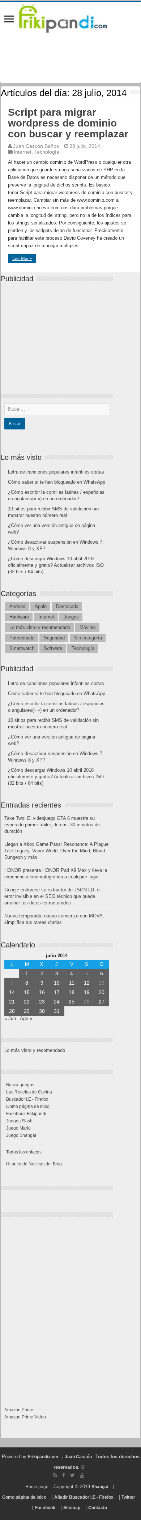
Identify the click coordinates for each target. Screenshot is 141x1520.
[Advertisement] (58, 332)
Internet (22, 152)
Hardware (19, 617)
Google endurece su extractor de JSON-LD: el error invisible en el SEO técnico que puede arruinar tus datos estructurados (52, 896)
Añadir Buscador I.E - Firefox (84, 1497)
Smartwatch (21, 648)
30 (42, 1011)
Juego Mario (18, 1128)
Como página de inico (28, 1106)
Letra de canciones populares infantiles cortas (56, 472)
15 (27, 992)
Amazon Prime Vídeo (25, 1417)
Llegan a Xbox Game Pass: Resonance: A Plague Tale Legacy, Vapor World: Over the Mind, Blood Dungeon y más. (56, 851)
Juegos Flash (19, 1120)
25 (71, 1002)
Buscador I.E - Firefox (27, 1099)
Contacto (97, 1507)
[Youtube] (82, 1475)
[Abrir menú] (9, 20)
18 (71, 992)
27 (101, 1002)
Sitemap (71, 1507)
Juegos (71, 617)
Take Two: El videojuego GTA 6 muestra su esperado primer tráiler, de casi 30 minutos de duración (52, 824)
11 (71, 983)
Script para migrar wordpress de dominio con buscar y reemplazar (68, 123)
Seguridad (54, 638)
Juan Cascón (78, 1456)
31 (57, 1011)
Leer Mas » (22, 258)
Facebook (45, 1507)
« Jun (10, 1018)
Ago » (26, 1018)
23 (42, 1002)
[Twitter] (72, 1475)
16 (42, 992)
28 (12, 1011)
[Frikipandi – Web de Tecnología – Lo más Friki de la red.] (70, 17)
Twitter (128, 1497)
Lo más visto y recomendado (39, 627)
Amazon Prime (18, 1409)
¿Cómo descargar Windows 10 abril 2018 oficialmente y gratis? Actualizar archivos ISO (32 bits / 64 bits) (56, 565)
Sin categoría (88, 638)
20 (101, 992)
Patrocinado (21, 638)
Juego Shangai (21, 1135)
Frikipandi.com (43, 1456)
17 (57, 992)
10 (57, 983)
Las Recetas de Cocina (29, 1092)
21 (12, 1002)
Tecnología (46, 152)
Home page (36, 1486)
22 (27, 1002)
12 (87, 983)
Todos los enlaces (24, 1152)
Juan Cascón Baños (36, 146)
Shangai (99, 1486)
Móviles (88, 627)
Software (53, 648)
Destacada (67, 606)
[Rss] (55, 1475)
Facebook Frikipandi (26, 1113)
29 (27, 1011)
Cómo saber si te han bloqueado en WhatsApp (56, 482)
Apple (41, 606)
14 (12, 992)
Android (17, 606)
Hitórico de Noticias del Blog (34, 1163)
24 (57, 1002)
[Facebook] (63, 1475)
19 (87, 992)
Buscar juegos (20, 1084)
